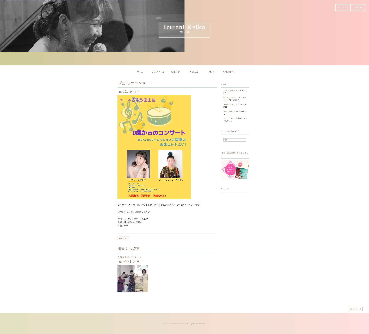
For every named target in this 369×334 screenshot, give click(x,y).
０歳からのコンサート (129, 257)
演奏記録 (193, 72)
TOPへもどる (356, 309)
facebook (357, 7)
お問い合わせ (228, 72)
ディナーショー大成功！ (232, 118)
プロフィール (157, 72)
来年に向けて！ (229, 111)
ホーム (140, 72)
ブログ (211, 72)
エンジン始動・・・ (231, 91)
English (342, 7)
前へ (120, 238)
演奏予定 (175, 72)
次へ (126, 238)
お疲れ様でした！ (230, 104)
